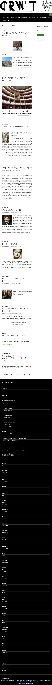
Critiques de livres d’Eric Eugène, (9, 433)
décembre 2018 (5, 606)
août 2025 (4, 474)
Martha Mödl (9, 244)
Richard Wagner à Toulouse (7, 20)
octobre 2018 (4, 608)
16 (24, 374)
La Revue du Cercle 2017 (7, 426)
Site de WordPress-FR (6, 670)
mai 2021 (3, 555)
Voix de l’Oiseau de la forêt (17, 168)
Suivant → (29, 374)
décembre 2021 (5, 546)
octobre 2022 (4, 530)
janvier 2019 (4, 604)
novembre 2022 (5, 527)
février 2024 (4, 504)
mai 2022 (3, 537)
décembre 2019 (5, 581)
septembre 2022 (5, 532)
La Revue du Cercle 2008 (7, 408)
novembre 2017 (5, 629)
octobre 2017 (4, 631)
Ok (20, 683)
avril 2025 (4, 477)
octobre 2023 (4, 511)
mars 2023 (4, 518)
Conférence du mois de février (15, 309)
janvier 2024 (4, 507)
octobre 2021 (4, 551)
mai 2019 (3, 594)
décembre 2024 (5, 484)
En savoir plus (29, 683)
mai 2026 (3, 465)
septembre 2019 (5, 587)
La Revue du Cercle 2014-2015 (9, 422)
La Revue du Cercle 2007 (7, 406)
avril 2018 (4, 617)
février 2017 (4, 645)
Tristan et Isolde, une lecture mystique (10, 440)
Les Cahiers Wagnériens (6, 429)
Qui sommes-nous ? (5, 17)
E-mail (38, 30)
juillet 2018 (4, 613)
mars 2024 (4, 502)
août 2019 (4, 590)
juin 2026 (4, 463)
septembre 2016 (5, 654)
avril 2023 (4, 516)
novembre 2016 (5, 650)
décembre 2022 (5, 525)
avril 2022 (4, 539)
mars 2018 (4, 620)
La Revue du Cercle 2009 (7, 410)
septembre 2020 (5, 564)
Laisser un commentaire (15, 37)
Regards (3, 442)
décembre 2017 (5, 627)
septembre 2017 (5, 634)
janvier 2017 (4, 648)
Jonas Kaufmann (11, 210)
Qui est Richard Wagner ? (33, 17)
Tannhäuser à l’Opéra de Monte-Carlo (15, 34)
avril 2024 (4, 500)
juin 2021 (4, 553)
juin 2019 (4, 592)
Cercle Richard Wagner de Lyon (8, 453)
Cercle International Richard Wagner (9, 451)
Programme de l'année (6, 390)
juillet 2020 (4, 567)
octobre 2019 (4, 585)
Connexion (4, 663)
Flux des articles (6, 665)
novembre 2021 (5, 548)
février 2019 (4, 601)
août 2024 (4, 493)
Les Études (4, 431)
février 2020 (4, 576)
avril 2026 (4, 467)
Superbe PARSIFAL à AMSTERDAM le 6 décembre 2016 (16, 358)
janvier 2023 (4, 523)
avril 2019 (4, 597)
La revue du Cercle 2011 (7, 415)
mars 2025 (4, 479)
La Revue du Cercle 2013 (7, 419)
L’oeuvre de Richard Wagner (45, 17)
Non (23, 683)
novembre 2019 (5, 583)
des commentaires (6, 667)
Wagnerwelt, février (13, 335)
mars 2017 (4, 643)
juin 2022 (4, 534)
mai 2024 (3, 497)
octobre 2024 (4, 488)
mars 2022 (4, 541)
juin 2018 (4, 615)
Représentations (6, 30)
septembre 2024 (5, 490)
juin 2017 (4, 636)
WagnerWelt (5, 333)
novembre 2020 (5, 562)
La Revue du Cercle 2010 (7, 412)
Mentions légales (5, 678)
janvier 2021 (4, 560)
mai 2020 (3, 569)
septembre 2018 (5, 611)
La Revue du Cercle (6, 403)
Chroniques (5, 124)
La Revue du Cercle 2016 (7, 424)
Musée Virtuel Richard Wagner (8, 455)
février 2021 (4, 557)
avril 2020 (4, 571)
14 (17, 374)
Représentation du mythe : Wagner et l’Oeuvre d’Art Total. (14, 438)
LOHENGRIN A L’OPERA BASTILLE (13, 279)
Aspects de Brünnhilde (15, 126)
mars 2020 (4, 574)
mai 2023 (3, 514)
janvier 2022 (4, 544)
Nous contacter (14, 17)
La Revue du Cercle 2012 (7, 417)
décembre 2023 (5, 509)
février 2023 (4, 521)
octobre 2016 (4, 652)
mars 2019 (4, 599)
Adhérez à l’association (22, 17)
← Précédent (5, 374)
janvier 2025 (4, 481)
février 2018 (4, 622)
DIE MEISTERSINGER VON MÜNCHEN (14, 79)
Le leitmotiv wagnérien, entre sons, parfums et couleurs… (14, 436)
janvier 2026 (4, 472)
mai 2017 (3, 638)
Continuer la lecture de (26, 67)
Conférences (5, 306)
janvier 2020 (4, 578)
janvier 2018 (4, 624)
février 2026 (4, 470)
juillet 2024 (4, 495)
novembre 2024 (5, 486)
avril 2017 (4, 641)
